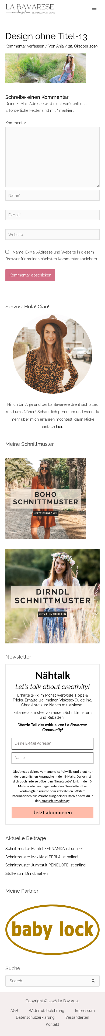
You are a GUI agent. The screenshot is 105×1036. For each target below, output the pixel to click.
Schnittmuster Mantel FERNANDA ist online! (44, 848)
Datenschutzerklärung (35, 1017)
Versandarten (77, 1017)
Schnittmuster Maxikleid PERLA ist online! (41, 857)
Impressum (85, 1010)
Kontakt (52, 1024)
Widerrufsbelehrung (46, 1010)
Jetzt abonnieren (52, 812)
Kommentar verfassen (24, 46)
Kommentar (17, 123)
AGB (14, 1010)
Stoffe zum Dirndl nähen (26, 873)
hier (59, 426)
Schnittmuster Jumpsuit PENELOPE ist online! (45, 865)
